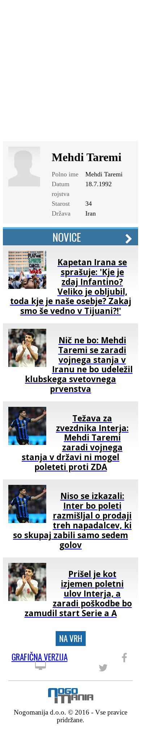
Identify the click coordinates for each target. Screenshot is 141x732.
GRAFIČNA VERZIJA (40, 658)
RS (115, 12)
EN (128, 12)
